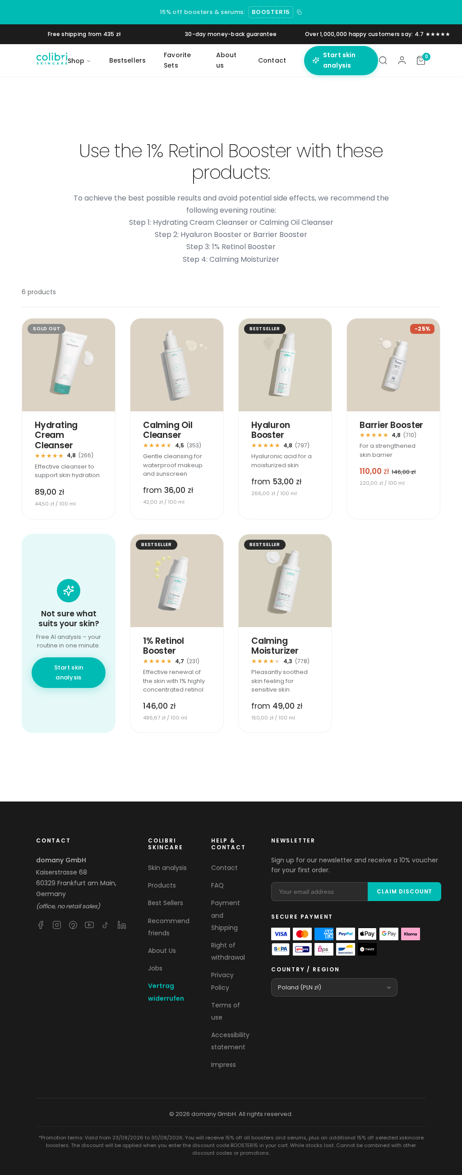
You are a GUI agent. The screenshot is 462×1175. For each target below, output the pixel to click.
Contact (272, 60)
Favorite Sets (177, 60)
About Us (162, 950)
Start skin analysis (339, 60)
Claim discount (404, 891)
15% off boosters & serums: (202, 12)
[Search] (383, 60)
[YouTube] (89, 924)
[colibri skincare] (52, 60)
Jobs (155, 968)
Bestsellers (127, 60)
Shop (76, 60)
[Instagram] (56, 924)
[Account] (402, 60)
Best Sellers (165, 902)
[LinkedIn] (121, 924)
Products (162, 885)
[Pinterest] (73, 924)
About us (226, 60)
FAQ (217, 885)
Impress (223, 1064)
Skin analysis (167, 867)
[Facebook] (40, 924)
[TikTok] (105, 924)
